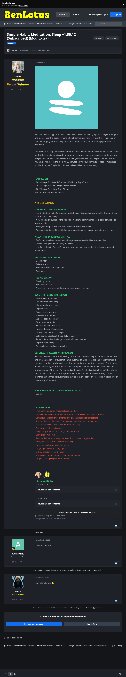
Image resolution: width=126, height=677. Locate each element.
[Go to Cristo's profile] (18, 582)
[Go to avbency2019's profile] (18, 544)
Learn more (4, 4)
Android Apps (44, 50)
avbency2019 (18, 554)
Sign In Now (92, 624)
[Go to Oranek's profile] (8, 50)
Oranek (14, 50)
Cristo (18, 591)
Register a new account (34, 624)
